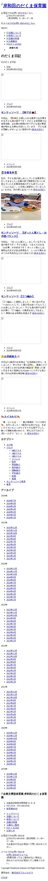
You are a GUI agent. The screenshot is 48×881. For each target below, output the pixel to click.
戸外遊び (16, 473)
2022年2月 (11, 679)
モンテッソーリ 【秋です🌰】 (19, 112)
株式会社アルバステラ (22, 873)
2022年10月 (11, 656)
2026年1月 (11, 517)
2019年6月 (11, 785)
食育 (8, 484)
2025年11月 (11, 530)
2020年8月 (11, 744)
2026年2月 (11, 515)
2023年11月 (11, 612)
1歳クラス (16, 453)
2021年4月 (11, 714)
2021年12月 (11, 692)
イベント (10, 164)
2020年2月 (11, 761)
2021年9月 (11, 700)
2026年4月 (11, 509)
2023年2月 (11, 638)
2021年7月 (11, 706)
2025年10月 (11, 533)
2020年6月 (11, 750)
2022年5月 (11, 670)
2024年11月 (11, 571)
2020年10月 (11, 738)
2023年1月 (11, 641)
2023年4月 (11, 632)
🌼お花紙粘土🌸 (10, 356)
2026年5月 (11, 506)
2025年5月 (11, 547)
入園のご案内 (12, 825)
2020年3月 (11, 758)
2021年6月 (11, 709)
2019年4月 (11, 788)
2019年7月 (11, 782)
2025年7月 (11, 542)
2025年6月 (11, 544)
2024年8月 (11, 580)
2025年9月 (11, 536)
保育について (12, 819)
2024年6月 (11, 585)
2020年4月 (11, 755)
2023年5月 (11, 629)
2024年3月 (11, 594)
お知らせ (10, 830)
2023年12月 (11, 610)
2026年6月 (11, 503)
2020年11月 (11, 736)
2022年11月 (11, 653)
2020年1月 (11, 764)
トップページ (12, 813)
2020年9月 (11, 741)
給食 (14, 476)
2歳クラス (16, 456)
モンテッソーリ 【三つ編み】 (18, 296)
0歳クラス (16, 450)
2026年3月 (11, 512)
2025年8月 (11, 539)
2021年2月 (11, 720)
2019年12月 (11, 774)
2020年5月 (11, 753)
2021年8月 (11, 703)
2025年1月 (11, 559)
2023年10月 (11, 615)
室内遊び (16, 467)
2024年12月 (11, 569)
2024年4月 (11, 591)
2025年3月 (11, 553)
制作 (14, 462)
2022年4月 (11, 673)
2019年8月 (11, 779)
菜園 (14, 479)
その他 (9, 445)
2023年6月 (11, 627)
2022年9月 (11, 659)
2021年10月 (11, 697)
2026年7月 (11, 501)
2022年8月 (11, 662)
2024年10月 (11, 574)
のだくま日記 (12, 828)
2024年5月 (11, 588)
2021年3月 (11, 717)
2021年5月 (11, 711)
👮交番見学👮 (9, 172)
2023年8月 (11, 621)
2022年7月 (11, 665)
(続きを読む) (37, 129)
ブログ (9, 104)
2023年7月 (11, 624)
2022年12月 (11, 651)
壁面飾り (16, 464)
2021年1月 (11, 723)
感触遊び (16, 470)
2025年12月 (11, 527)
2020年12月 (11, 733)
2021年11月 (11, 694)
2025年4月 (11, 550)
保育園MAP (11, 809)
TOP (8, 67)
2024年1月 (11, 600)
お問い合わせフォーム (17, 855)
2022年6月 (11, 668)
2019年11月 (11, 777)
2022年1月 (11, 682)
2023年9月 (11, 618)
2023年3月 (11, 635)
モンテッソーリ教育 (16, 481)
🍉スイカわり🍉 (10, 416)
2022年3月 (11, 676)
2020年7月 (11, 747)
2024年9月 (11, 577)
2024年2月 (11, 597)
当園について (12, 816)
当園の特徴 (11, 822)
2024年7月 (11, 583)
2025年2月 (11, 556)
